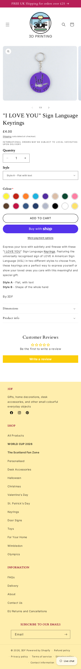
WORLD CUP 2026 (20, 444)
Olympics (14, 554)
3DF (23, 650)
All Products (16, 435)
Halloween (14, 477)
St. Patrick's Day (19, 503)
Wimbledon (15, 545)
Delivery (13, 585)
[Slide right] (49, 108)
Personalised (16, 461)
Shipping (7, 136)
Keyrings (49, 251)
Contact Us (15, 602)
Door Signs (15, 520)
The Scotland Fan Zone (23, 452)
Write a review (40, 359)
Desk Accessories (19, 469)
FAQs (11, 577)
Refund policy (62, 650)
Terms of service (42, 656)
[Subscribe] (66, 634)
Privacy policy (19, 656)
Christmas (14, 486)
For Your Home (17, 537)
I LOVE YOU (12, 251)
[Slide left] (32, 108)
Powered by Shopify (38, 650)
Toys (11, 528)
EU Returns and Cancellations (27, 611)
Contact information (42, 662)
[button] (7, 24)
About (12, 594)
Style (6, 168)
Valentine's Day (18, 494)
